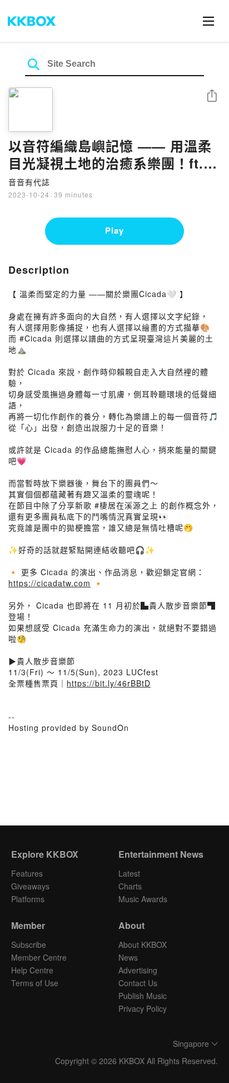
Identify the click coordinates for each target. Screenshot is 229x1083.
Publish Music (142, 995)
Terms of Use (34, 982)
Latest (129, 873)
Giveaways (30, 886)
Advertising (137, 970)
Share (212, 96)
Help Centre (32, 970)
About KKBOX (142, 944)
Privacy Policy (142, 1008)
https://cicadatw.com (49, 583)
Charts (130, 886)
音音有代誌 (29, 181)
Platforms (27, 898)
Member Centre (39, 957)
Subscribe (28, 944)
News (128, 957)
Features (27, 873)
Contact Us (137, 982)
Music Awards (142, 898)
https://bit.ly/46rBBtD (109, 683)
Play (114, 230)
